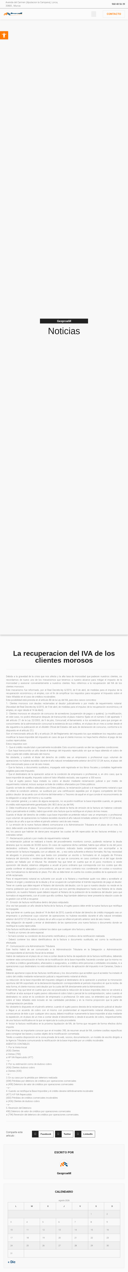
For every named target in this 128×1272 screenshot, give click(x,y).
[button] (93, 14)
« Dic (11, 1262)
